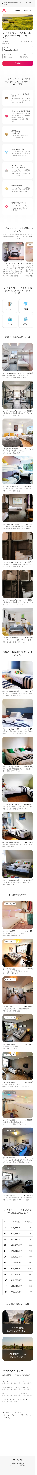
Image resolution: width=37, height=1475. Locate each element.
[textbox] (10, 57)
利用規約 (23, 1465)
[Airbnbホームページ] (4, 10)
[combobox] (17, 50)
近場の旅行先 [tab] (6, 1375)
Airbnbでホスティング (23, 10)
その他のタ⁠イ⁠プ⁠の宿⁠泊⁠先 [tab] (22, 1375)
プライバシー (14, 1465)
